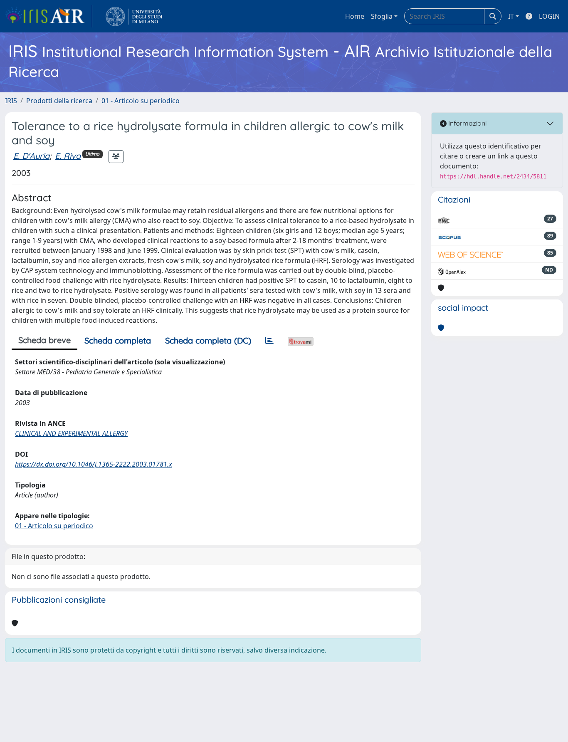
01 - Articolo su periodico (140, 100)
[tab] (269, 340)
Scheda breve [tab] (44, 340)
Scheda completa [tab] (117, 340)
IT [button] (511, 16)
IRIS (11, 100)
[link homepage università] (134, 16)
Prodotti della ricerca (59, 100)
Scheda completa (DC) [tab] (208, 340)
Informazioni (467, 123)
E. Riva (68, 156)
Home (354, 16)
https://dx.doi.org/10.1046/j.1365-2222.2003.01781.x (93, 464)
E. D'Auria (31, 156)
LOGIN (549, 16)
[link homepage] (48, 16)
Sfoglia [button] (382, 16)
